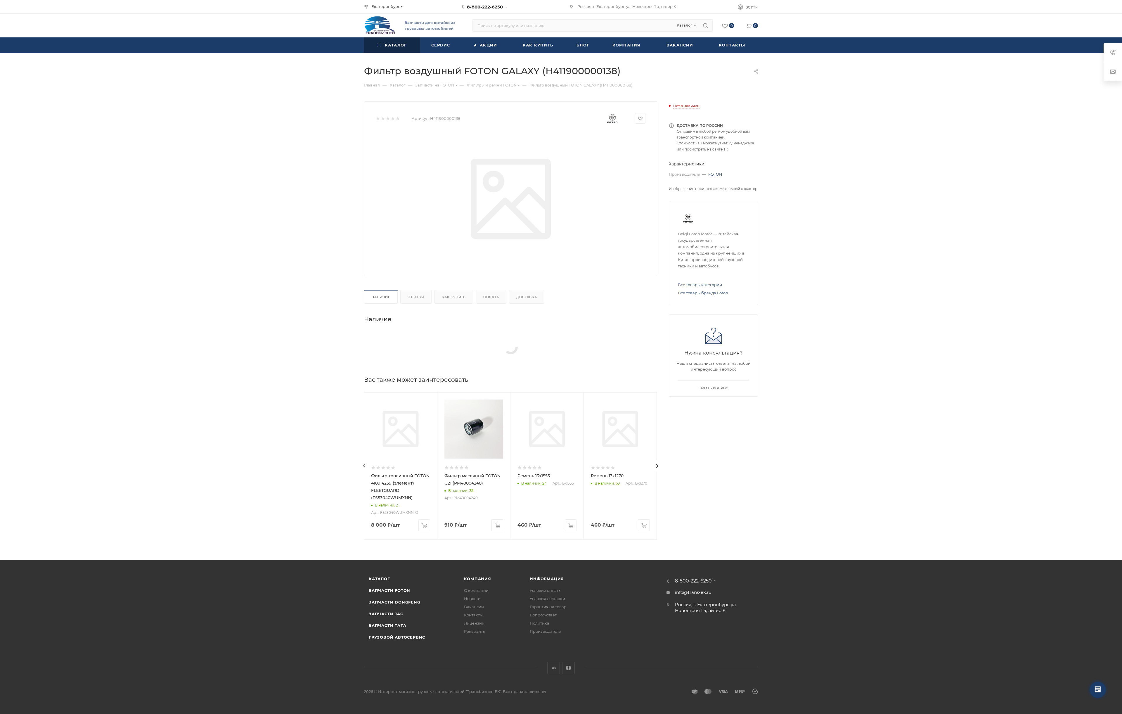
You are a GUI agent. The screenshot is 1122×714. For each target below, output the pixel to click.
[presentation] (364, 466)
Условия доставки (547, 598)
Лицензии (474, 623)
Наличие (380, 297)
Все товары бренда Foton (703, 293)
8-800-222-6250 (485, 7)
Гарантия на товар (548, 606)
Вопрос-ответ (543, 615)
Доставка (526, 297)
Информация (547, 578)
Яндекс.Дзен (568, 668)
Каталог (379, 578)
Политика (539, 623)
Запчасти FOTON (389, 590)
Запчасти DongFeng (394, 602)
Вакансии (474, 606)
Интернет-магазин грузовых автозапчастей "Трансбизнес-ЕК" (439, 691)
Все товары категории (700, 284)
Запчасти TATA (387, 625)
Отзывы (416, 297)
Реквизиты (475, 631)
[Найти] (705, 25)
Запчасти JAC (386, 613)
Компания (477, 578)
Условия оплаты (545, 590)
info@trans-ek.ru (693, 592)
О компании (476, 590)
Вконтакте (553, 668)
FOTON (715, 174)
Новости (472, 598)
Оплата (491, 297)
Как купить (454, 297)
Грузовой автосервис (397, 637)
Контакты (473, 615)
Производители (545, 631)
